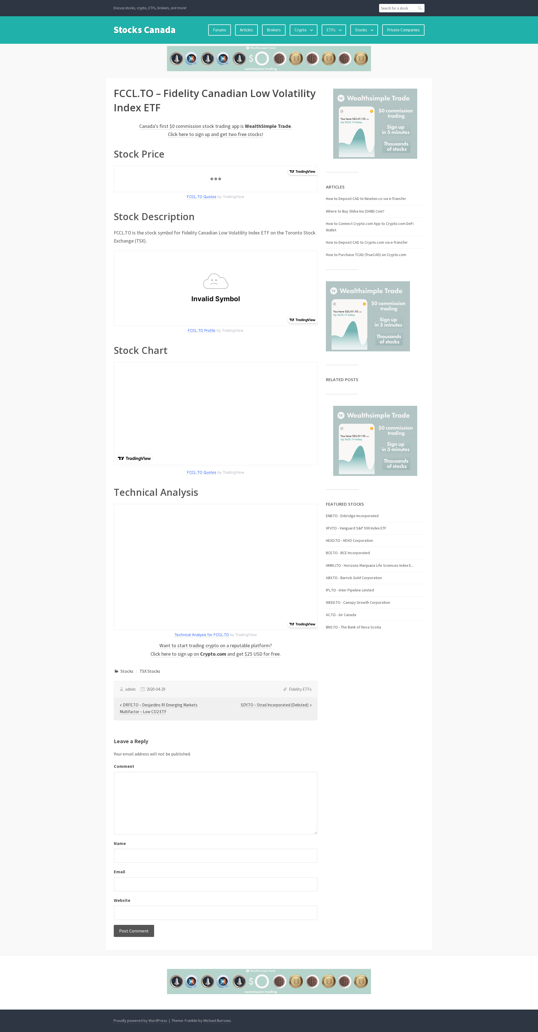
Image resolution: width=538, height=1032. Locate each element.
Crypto (300, 30)
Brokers (274, 30)
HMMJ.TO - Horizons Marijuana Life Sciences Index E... (370, 565)
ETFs (330, 30)
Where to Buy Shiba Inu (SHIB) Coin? (355, 211)
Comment (124, 766)
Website (122, 900)
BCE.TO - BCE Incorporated (348, 552)
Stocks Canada (144, 30)
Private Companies (403, 30)
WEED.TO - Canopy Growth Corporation (358, 602)
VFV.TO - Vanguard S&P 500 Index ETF (356, 528)
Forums (219, 30)
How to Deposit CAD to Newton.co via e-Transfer (366, 198)
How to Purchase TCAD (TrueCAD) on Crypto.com (366, 254)
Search (420, 8)
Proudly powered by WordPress (140, 1020)
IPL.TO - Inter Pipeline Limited (350, 590)
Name (120, 843)
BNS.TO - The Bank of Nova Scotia (353, 627)
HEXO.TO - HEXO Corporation (349, 540)
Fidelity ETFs (300, 689)
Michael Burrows (217, 1020)
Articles (246, 30)
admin (130, 689)
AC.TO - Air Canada (341, 614)
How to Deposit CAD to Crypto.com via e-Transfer (367, 242)
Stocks (361, 30)
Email (119, 871)
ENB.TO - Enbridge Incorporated (352, 515)
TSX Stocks (150, 671)
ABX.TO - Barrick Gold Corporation (354, 577)
